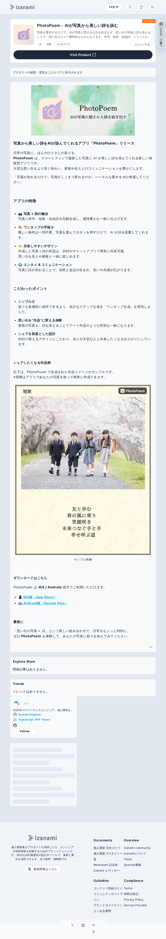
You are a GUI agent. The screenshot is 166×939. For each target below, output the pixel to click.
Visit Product (80, 55)
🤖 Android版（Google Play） (43, 603)
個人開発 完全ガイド (107, 847)
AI (40, 44)
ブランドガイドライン (108, 905)
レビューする (142, 44)
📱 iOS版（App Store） (37, 597)
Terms (128, 888)
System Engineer (30, 714)
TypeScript (25, 719)
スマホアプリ (63, 44)
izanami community (137, 847)
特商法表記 (131, 894)
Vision (128, 859)
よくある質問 (102, 911)
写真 (49, 44)
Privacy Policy (134, 899)
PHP (37, 719)
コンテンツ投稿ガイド (108, 888)
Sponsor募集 (132, 864)
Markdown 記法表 (106, 864)
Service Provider (135, 905)
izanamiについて (135, 853)
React (46, 719)
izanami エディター (107, 870)
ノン (26, 703)
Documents (103, 840)
